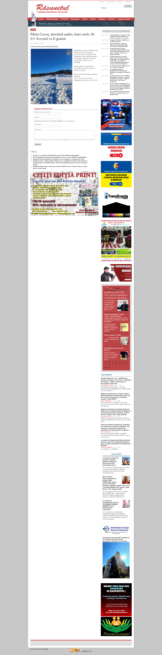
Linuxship (45, 647)
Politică (64, 19)
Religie (102, 19)
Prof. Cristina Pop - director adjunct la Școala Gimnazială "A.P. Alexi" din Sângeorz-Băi (119, 45)
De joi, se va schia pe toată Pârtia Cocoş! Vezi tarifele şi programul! (56, 155)
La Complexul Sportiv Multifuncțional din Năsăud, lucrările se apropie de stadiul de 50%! (120, 71)
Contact (128, 1)
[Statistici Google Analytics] (86, 649)
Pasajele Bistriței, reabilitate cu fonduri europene (119, 40)
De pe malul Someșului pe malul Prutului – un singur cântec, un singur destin (119, 93)
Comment (37, 129)
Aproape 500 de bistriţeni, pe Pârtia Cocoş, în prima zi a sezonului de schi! (58, 159)
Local (33, 29)
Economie (75, 19)
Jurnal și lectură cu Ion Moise (114, 314)
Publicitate (110, 1)
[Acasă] (52, 8)
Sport (85, 19)
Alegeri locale (124, 19)
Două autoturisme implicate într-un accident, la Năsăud (120, 66)
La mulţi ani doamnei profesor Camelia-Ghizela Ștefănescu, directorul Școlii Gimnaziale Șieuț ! (110, 460)
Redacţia (120, 1)
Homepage (37, 124)
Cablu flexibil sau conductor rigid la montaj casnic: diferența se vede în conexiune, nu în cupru (120, 36)
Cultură (111, 19)
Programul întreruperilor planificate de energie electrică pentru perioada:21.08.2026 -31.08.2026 (116, 537)
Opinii (93, 19)
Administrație (52, 19)
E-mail (36, 117)
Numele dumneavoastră (42, 112)
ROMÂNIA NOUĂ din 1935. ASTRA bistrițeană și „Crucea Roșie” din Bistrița (115, 295)
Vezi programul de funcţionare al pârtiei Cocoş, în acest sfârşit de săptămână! (59, 157)
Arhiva (102, 1)
